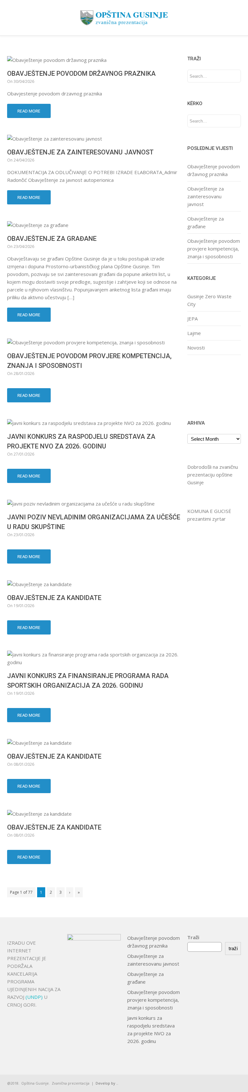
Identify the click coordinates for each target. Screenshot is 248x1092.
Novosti (196, 347)
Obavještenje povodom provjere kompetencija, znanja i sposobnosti (213, 249)
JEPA (192, 318)
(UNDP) (35, 997)
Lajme (194, 333)
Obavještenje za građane (52, 238)
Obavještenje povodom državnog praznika (81, 73)
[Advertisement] (207, 386)
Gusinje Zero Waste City (209, 300)
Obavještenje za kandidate (54, 598)
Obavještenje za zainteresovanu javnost (80, 152)
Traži (193, 937)
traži (233, 948)
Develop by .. (107, 1083)
